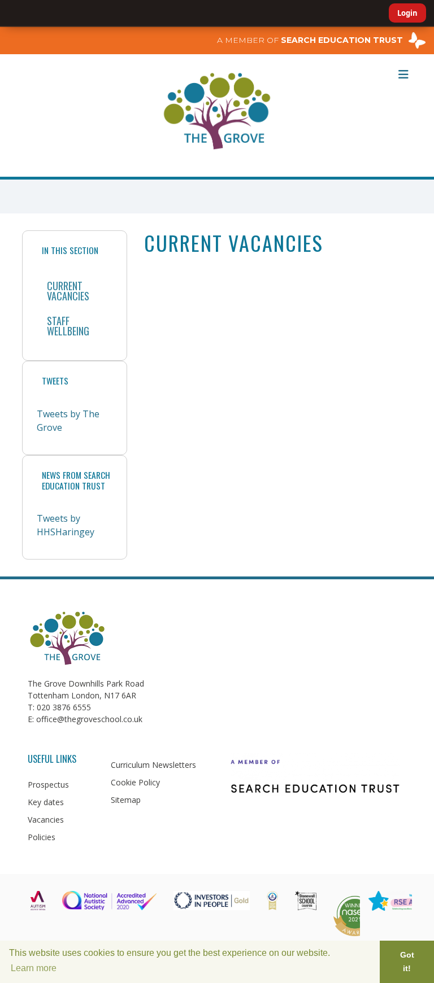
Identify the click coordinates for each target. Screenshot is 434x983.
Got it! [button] (407, 961)
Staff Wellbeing (68, 325)
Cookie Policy (135, 782)
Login (407, 13)
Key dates (46, 802)
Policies (41, 837)
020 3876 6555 (64, 707)
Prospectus (48, 784)
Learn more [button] (34, 968)
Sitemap (126, 799)
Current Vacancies (68, 290)
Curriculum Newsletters (153, 764)
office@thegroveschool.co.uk (89, 719)
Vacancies (46, 819)
